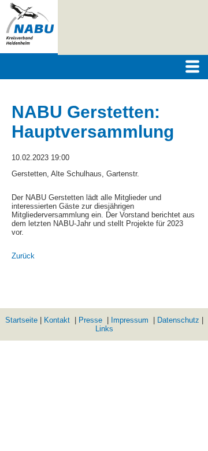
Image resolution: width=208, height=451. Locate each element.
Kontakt (57, 320)
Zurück (23, 256)
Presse (90, 320)
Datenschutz (178, 320)
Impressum (129, 320)
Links (104, 328)
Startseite (21, 320)
